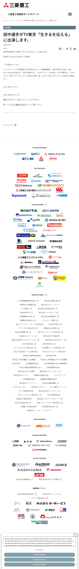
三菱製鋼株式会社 (25, 316)
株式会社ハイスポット (47, 312)
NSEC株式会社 (54, 324)
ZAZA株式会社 (47, 344)
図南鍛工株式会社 (26, 320)
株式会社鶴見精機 (49, 383)
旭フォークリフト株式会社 (28, 395)
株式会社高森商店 (23, 479)
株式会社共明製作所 (48, 316)
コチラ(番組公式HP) (18, 104)
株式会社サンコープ (50, 494)
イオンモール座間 (48, 320)
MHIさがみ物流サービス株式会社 (25, 351)
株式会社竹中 (25, 312)
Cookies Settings (40, 555)
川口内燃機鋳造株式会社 (26, 300)
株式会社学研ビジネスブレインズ (24, 340)
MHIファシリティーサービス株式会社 (29, 324)
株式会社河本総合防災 (46, 308)
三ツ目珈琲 (25, 308)
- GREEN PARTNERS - (37, 295)
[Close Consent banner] (75, 534)
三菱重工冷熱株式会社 (28, 406)
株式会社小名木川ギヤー (54, 340)
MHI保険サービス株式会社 (52, 347)
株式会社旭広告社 (21, 402)
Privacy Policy (39, 549)
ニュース (12, 20)
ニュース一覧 (11, 124)
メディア (19, 20)
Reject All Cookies (39, 559)
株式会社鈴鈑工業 (21, 332)
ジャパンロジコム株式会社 (23, 347)
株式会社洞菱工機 (51, 300)
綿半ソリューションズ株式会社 (48, 402)
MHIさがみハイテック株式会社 (54, 351)
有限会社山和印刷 (50, 328)
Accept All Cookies (39, 564)
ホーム (5, 20)
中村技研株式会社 (48, 406)
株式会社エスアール (26, 336)
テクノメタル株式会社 (26, 328)
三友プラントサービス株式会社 (48, 332)
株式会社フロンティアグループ (48, 398)
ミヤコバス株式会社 (37, 498)
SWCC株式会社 (27, 344)
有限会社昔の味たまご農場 (49, 479)
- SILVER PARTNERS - (37, 205)
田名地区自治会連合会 (25, 494)
